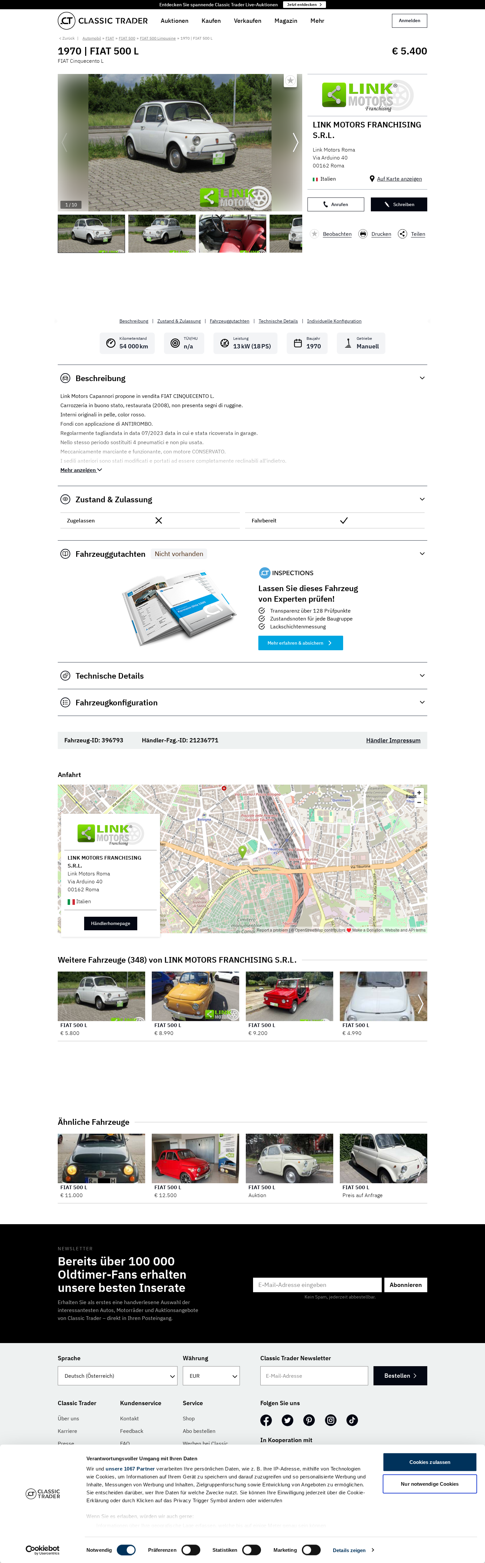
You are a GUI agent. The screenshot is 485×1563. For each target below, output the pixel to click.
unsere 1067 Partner (130, 1469)
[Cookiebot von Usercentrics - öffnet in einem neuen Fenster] (43, 1550)
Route (411, 795)
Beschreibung (133, 321)
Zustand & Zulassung (179, 321)
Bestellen (397, 1375)
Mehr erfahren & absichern (295, 643)
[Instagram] (331, 1420)
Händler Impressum (393, 740)
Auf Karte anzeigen (399, 178)
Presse (66, 1443)
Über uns (68, 1418)
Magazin (286, 20)
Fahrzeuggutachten (229, 321)
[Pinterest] (309, 1420)
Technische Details (278, 321)
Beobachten (337, 234)
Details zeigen (349, 1550)
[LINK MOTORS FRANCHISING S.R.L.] (367, 95)
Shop (189, 1418)
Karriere (67, 1431)
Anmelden (409, 20)
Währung (195, 1358)
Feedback (131, 1431)
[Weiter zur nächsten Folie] (295, 142)
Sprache (69, 1358)
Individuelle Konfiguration (334, 321)
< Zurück (67, 38)
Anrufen (339, 204)
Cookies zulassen (430, 1462)
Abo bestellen (199, 1431)
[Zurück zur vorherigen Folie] (64, 142)
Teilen (418, 234)
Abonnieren (406, 1285)
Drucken (381, 234)
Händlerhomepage (110, 923)
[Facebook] (266, 1420)
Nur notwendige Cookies (430, 1483)
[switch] (190, 1550)
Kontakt (129, 1418)
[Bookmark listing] (290, 80)
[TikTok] (352, 1420)
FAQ (125, 1443)
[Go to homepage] (102, 21)
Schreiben (403, 204)
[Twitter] (287, 1420)
